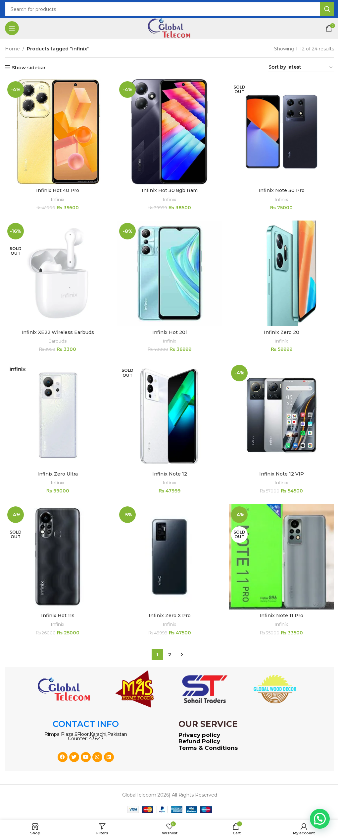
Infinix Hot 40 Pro (57, 190)
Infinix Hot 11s (57, 615)
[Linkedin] (109, 757)
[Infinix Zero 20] (281, 273)
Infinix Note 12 (169, 474)
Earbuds (58, 341)
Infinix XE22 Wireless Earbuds (58, 332)
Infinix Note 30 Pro (282, 190)
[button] (320, 819)
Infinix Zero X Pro (170, 615)
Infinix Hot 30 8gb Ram (170, 190)
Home (12, 49)
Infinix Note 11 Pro (281, 615)
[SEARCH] (327, 9)
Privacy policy (199, 735)
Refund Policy (199, 741)
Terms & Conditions (208, 747)
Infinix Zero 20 (281, 332)
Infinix (57, 199)
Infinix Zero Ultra (57, 474)
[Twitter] (74, 757)
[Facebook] (63, 757)
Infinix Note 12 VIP (281, 474)
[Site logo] (169, 28)
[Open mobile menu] (12, 28)
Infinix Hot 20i (169, 332)
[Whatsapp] (97, 757)
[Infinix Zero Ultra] (57, 415)
